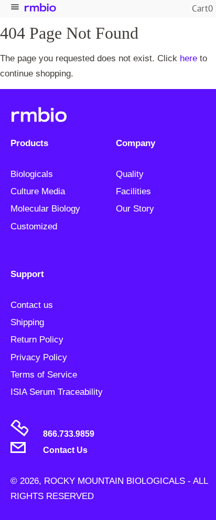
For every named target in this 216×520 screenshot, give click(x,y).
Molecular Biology (45, 209)
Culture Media (37, 191)
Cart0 (202, 8)
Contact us (31, 305)
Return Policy (36, 340)
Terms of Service (43, 375)
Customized (33, 226)
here (188, 58)
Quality (130, 174)
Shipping (27, 322)
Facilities (133, 191)
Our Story (135, 209)
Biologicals (31, 174)
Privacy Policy (38, 357)
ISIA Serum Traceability (56, 392)
